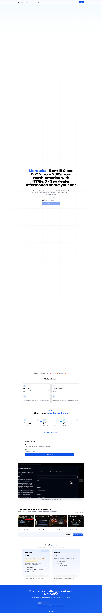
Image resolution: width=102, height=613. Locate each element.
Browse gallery (78, 512)
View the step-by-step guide (50, 432)
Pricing (37, 2)
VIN (26, 449)
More (53, 2)
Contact (42, 2)
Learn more (75, 441)
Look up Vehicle (49, 454)
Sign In (81, 2)
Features (32, 2)
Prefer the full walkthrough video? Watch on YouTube (51, 499)
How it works (68, 534)
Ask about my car (78, 534)
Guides (48, 2)
